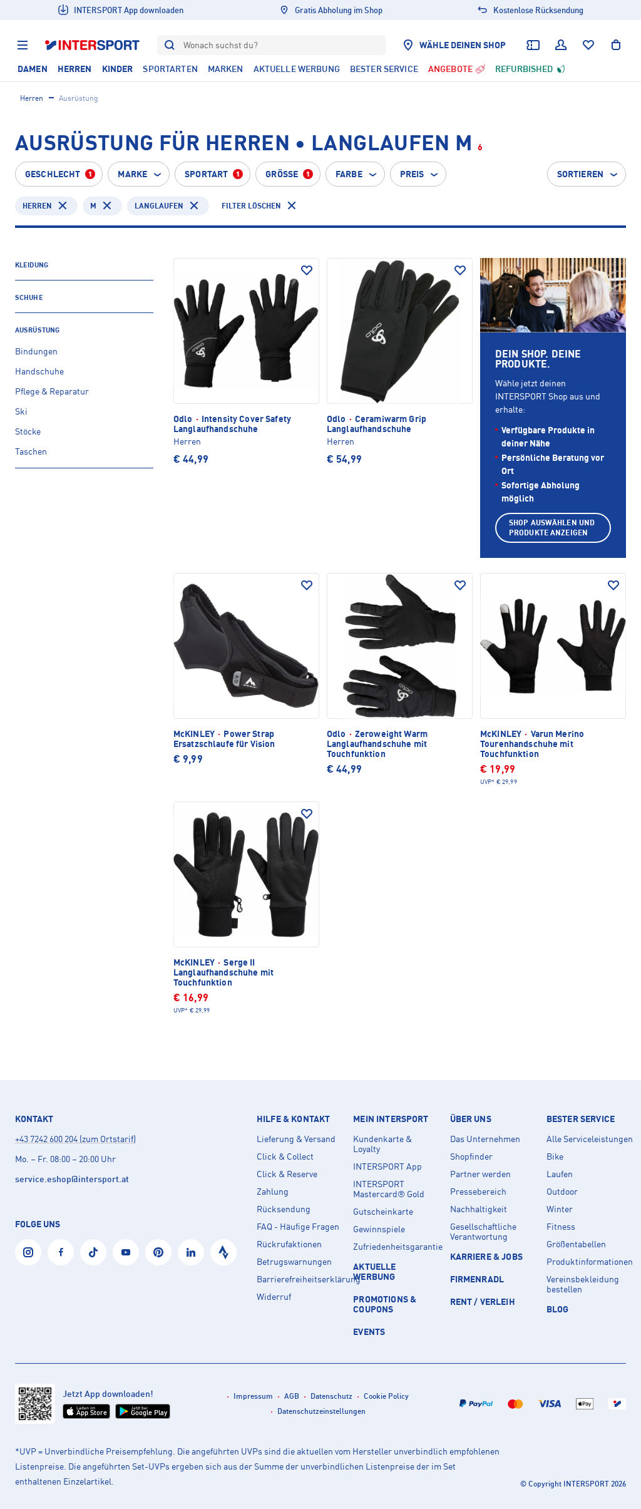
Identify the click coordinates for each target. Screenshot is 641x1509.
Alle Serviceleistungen (589, 1139)
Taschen (31, 451)
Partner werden (480, 1174)
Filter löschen (251, 205)
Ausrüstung (37, 330)
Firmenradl (477, 1279)
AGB (291, 1396)
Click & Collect (285, 1156)
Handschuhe (39, 371)
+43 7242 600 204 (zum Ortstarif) (75, 1138)
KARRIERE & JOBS (486, 1256)
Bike (554, 1156)
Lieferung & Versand (296, 1139)
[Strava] (223, 1252)
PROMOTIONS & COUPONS (384, 1304)
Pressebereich (478, 1192)
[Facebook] (61, 1252)
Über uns (470, 1119)
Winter (559, 1209)
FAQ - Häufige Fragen (298, 1227)
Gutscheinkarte (383, 1212)
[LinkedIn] (191, 1252)
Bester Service (580, 1119)
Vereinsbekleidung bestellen (582, 1284)
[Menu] (22, 45)
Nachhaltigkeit (478, 1209)
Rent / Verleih (482, 1301)
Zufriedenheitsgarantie (396, 1247)
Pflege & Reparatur (52, 391)
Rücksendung (283, 1209)
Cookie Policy (386, 1396)
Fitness (560, 1227)
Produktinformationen (589, 1262)
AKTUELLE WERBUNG (374, 1271)
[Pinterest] (158, 1252)
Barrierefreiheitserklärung (300, 1279)
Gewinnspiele (379, 1229)
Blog (557, 1309)
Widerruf (274, 1297)
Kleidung (31, 264)
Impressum (253, 1396)
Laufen (559, 1174)
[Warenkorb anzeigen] (615, 45)
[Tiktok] (93, 1252)
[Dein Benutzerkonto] (560, 45)
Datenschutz (331, 1396)
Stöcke (28, 431)
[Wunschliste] (588, 45)
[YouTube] (126, 1252)
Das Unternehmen (485, 1139)
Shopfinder (471, 1156)
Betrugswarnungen (294, 1262)
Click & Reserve (287, 1174)
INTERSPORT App (387, 1166)
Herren (31, 98)
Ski (21, 411)
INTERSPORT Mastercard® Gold (388, 1189)
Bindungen (36, 351)
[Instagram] (28, 1252)
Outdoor (562, 1192)
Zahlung (273, 1192)
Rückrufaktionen (289, 1244)
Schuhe (29, 297)
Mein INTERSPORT (390, 1119)
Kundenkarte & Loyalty (382, 1144)
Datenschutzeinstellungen (321, 1411)
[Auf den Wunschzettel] (306, 270)
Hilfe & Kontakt (293, 1119)
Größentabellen (576, 1244)
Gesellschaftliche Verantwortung (483, 1232)
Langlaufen (159, 205)
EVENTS (369, 1331)
